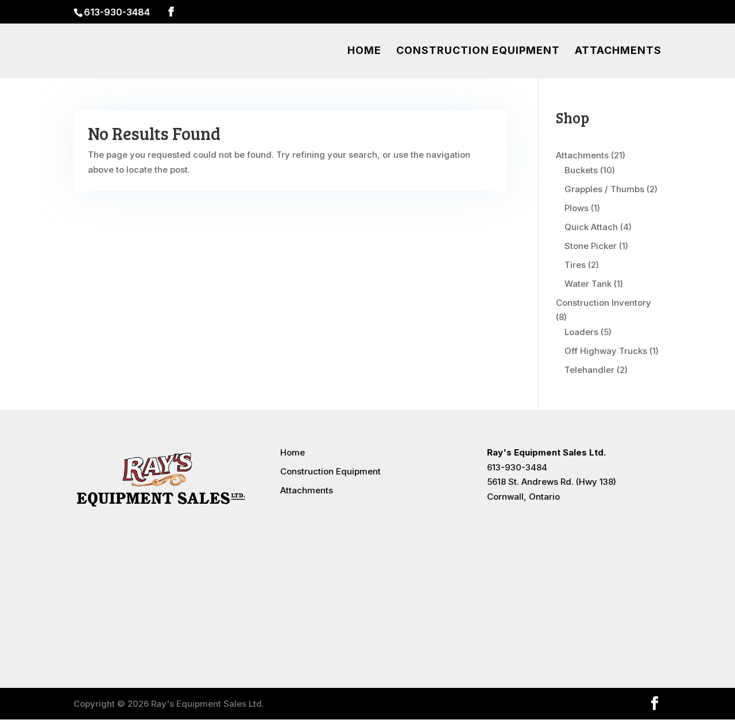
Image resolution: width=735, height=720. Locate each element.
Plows (576, 208)
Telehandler (589, 369)
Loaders (581, 331)
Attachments (618, 51)
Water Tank (588, 283)
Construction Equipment (478, 51)
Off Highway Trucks (605, 350)
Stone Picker (590, 245)
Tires (575, 264)
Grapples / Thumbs (604, 189)
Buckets (581, 170)
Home (364, 51)
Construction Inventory (603, 302)
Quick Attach (591, 226)
